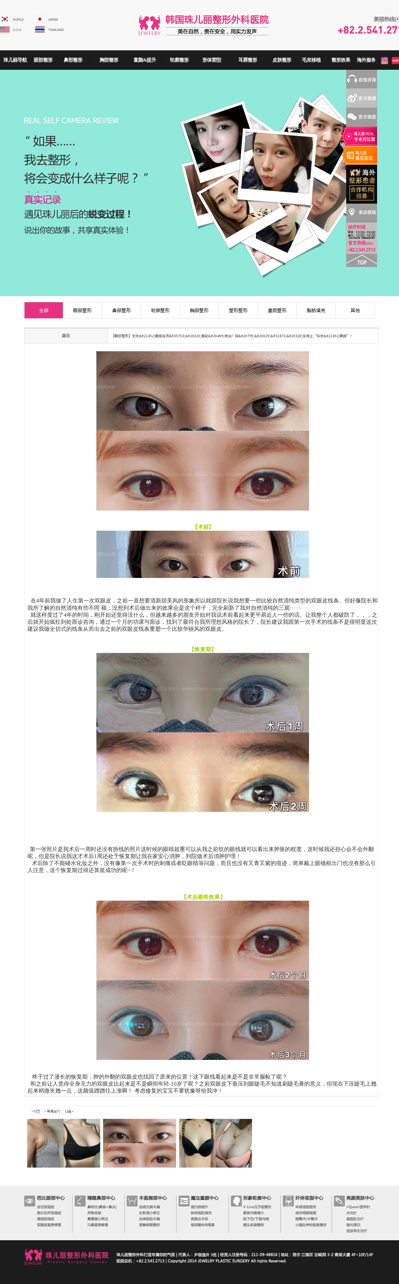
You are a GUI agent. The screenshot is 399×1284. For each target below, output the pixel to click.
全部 (43, 310)
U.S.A (17, 30)
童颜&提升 (144, 60)
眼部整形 (43, 60)
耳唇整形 (247, 60)
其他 (355, 310)
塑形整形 (238, 310)
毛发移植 (311, 60)
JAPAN (53, 20)
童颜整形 (277, 310)
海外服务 (366, 60)
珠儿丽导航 (15, 60)
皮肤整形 (282, 60)
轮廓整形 (179, 60)
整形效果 (341, 60)
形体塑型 (211, 60)
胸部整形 (109, 60)
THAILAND (56, 30)
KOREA (18, 20)
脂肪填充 (316, 310)
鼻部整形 (73, 60)
